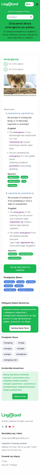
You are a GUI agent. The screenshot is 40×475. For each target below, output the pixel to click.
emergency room (10, 360)
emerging (7, 349)
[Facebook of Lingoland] (3, 427)
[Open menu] (37, 4)
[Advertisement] (20, 48)
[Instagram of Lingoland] (13, 427)
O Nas (4, 461)
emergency (8, 343)
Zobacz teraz (20, 396)
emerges (7, 354)
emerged (20, 349)
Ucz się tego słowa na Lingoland (20, 268)
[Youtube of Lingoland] (10, 427)
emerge (21, 343)
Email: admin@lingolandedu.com (15, 438)
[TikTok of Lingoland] (6, 427)
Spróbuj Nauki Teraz (20, 328)
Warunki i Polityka (9, 465)
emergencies (21, 354)
